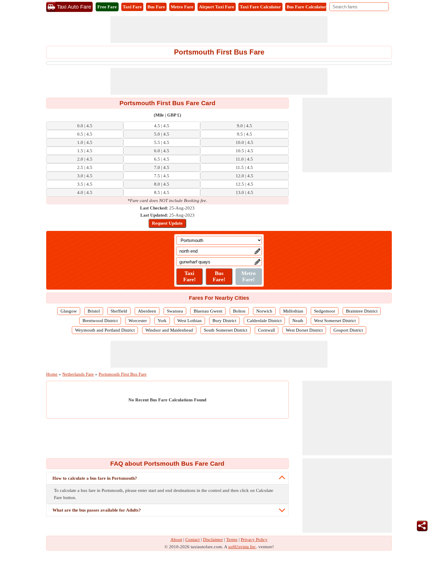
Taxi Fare (132, 6)
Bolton (239, 311)
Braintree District (362, 311)
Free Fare (107, 6)
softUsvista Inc (242, 546)
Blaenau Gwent (208, 311)
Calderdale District (264, 320)
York (162, 320)
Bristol (94, 311)
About (176, 539)
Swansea (175, 311)
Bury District (224, 320)
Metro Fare (182, 6)
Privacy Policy (254, 539)
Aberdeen (147, 311)
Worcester (137, 320)
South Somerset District (225, 330)
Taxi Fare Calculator (260, 6)
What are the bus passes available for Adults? (96, 510)
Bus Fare (156, 6)
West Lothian (189, 320)
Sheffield (119, 311)
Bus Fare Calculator (306, 6)
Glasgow (68, 311)
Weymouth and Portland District (105, 330)
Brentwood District (100, 320)
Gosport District (348, 330)
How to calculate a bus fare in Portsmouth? (94, 478)
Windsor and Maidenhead (169, 330)
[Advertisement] (219, 29)
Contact (192, 539)
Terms (231, 539)
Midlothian (293, 311)
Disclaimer (213, 539)
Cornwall (266, 330)
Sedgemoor (324, 311)
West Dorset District (304, 330)
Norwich (264, 311)
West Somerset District (335, 320)
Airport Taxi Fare (216, 6)
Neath (297, 320)
